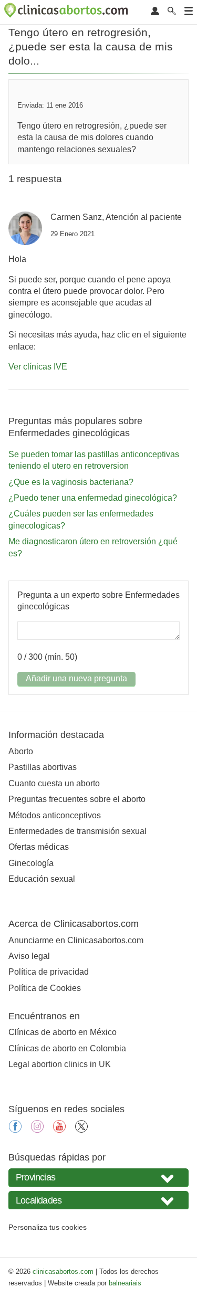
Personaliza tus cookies (47, 1227)
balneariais (125, 1283)
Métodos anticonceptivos (54, 815)
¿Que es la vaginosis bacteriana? (70, 482)
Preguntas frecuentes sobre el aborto (77, 799)
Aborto (20, 751)
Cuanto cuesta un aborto (54, 783)
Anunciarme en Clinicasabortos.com (75, 940)
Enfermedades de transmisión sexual (77, 831)
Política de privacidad (48, 971)
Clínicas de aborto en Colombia (67, 1048)
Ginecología (31, 863)
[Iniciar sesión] (155, 11)
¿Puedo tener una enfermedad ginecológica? (92, 497)
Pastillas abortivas (42, 767)
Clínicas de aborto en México (62, 1032)
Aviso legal (29, 956)
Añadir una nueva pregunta (76, 678)
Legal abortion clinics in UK (59, 1064)
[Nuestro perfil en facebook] (15, 1129)
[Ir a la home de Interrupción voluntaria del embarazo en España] (67, 12)
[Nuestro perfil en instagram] (37, 1129)
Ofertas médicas (38, 846)
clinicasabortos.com (63, 1271)
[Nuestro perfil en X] (81, 1129)
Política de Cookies (44, 988)
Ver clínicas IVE (37, 366)
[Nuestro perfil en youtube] (59, 1129)
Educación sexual (41, 878)
